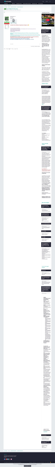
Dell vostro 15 (44, 270)
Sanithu (43, 272)
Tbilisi (8, 27)
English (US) (34, 462)
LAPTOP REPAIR (6, 462)
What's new (13, 3)
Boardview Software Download (27, 3)
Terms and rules (38, 462)
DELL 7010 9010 (44, 231)
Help (45, 462)
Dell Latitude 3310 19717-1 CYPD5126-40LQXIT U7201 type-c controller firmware (45, 214)
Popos (42, 280)
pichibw (42, 225)
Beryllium (31, 462)
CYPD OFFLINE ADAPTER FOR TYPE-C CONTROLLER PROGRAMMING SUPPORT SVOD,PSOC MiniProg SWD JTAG (46, 244)
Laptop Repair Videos (19, 3)
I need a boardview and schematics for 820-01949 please (45, 206)
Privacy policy (42, 462)
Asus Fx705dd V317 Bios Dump (11, 8)
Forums (10, 3)
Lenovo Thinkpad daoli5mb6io (46, 223)
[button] (15, 3)
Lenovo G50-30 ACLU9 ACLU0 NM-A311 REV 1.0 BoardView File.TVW (46, 278)
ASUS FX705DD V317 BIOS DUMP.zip (15, 22)
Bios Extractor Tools (34, 3)
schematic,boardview (10, 462)
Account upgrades (40, 3)
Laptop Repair (6, 3)
